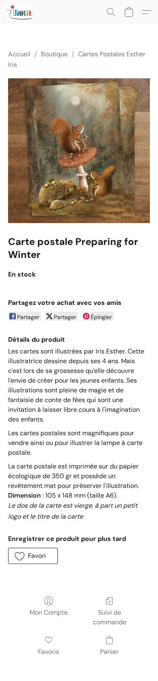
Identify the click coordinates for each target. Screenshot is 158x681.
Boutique (54, 54)
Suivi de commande (109, 617)
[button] (20, 12)
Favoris (48, 651)
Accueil (19, 54)
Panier (109, 651)
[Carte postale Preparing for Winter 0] (79, 150)
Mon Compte (49, 612)
